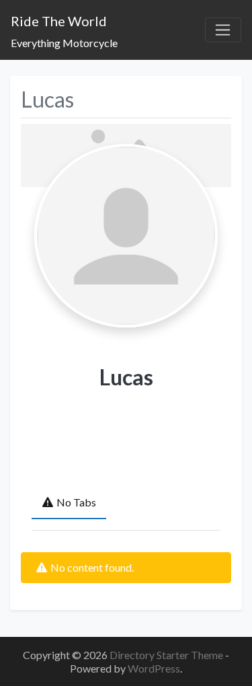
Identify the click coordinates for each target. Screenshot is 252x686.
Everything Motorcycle (64, 42)
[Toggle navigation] (223, 30)
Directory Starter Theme (167, 654)
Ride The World (59, 21)
